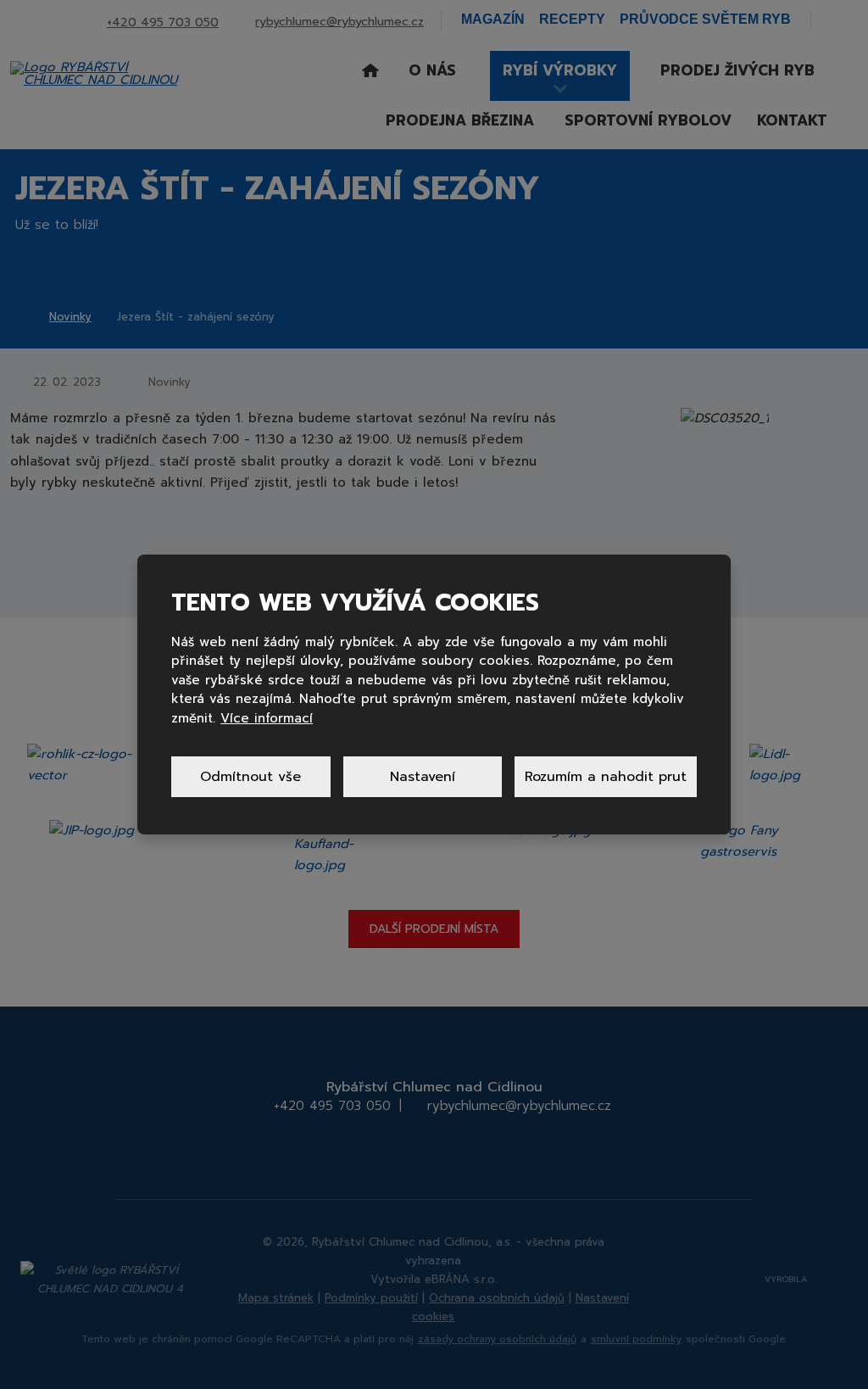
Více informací (266, 718)
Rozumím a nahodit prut (606, 777)
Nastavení (422, 777)
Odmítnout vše (250, 777)
